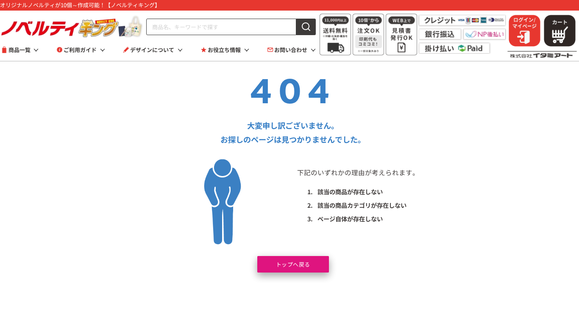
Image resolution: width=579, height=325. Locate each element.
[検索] (305, 27)
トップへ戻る (293, 264)
